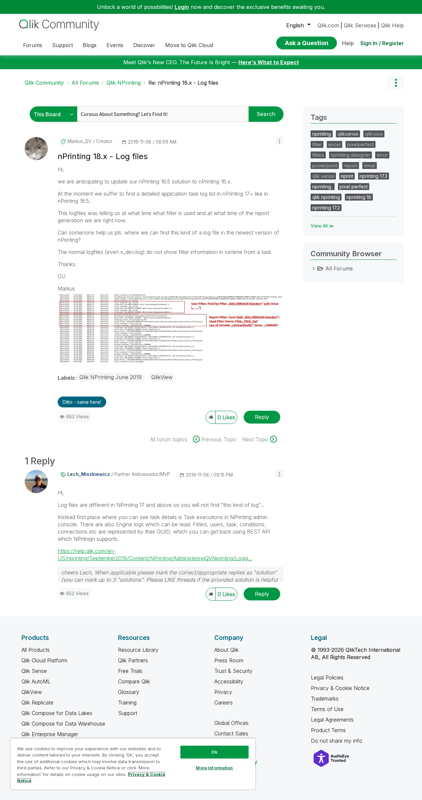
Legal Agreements (332, 719)
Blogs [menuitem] (90, 45)
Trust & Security (233, 671)
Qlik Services (360, 25)
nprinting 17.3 (373, 176)
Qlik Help (392, 25)
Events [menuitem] (114, 45)
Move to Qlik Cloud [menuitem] (189, 45)
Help (348, 43)
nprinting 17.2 (326, 207)
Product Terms (328, 730)
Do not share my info (337, 740)
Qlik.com (328, 25)
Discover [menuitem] (144, 45)
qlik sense (323, 176)
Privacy (223, 692)
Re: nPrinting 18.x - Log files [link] (183, 82)
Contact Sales (231, 733)
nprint (347, 176)
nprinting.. (322, 186)
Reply (262, 417)
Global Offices (231, 723)
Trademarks (325, 698)
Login (182, 7)
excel (334, 144)
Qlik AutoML (35, 681)
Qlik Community (44, 82)
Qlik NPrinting (123, 82)
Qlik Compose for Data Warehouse (63, 723)
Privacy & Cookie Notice (340, 688)
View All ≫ (322, 226)
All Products (35, 650)
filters (318, 155)
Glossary (128, 692)
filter (317, 144)
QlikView (161, 377)
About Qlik (226, 650)
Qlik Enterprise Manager (49, 734)
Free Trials (130, 671)
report (350, 165)
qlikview (374, 134)
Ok (214, 752)
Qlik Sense (34, 671)
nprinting (321, 134)
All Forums (85, 82)
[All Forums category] (314, 268)
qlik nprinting (326, 197)
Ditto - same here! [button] (82, 402)
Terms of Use (327, 709)
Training (127, 702)
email (369, 165)
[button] (279, 141)
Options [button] (395, 82)
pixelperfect (360, 144)
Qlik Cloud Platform (44, 660)
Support (127, 713)
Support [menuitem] (62, 45)
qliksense (348, 134)
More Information (214, 767)
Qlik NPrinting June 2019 (110, 377)
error (382, 155)
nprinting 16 (359, 197)
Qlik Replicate (37, 702)
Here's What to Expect (268, 62)
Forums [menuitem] (32, 45)
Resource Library (138, 650)
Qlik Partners (133, 660)
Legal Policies (327, 677)
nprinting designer (350, 155)
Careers (223, 702)
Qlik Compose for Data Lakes (56, 713)
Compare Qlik (134, 681)
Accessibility (228, 681)
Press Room (228, 660)
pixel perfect (354, 186)
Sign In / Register (382, 43)
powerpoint (324, 165)
